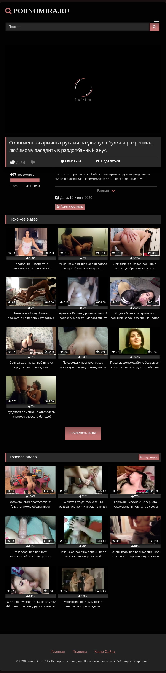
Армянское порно (72, 206)
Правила (80, 651)
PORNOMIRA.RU (40, 11)
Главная (58, 651)
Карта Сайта (105, 651)
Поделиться (110, 161)
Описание (72, 161)
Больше (104, 191)
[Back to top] (152, 660)
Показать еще (83, 433)
